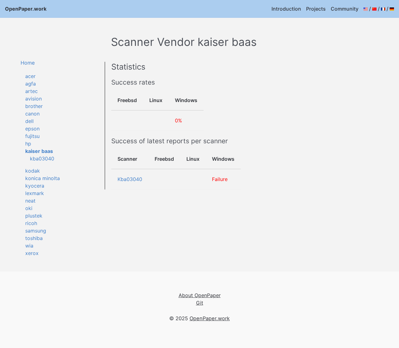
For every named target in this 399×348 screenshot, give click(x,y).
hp (28, 143)
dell (29, 121)
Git (199, 303)
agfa (30, 84)
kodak (32, 171)
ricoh (31, 223)
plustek (33, 216)
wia (29, 246)
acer (30, 76)
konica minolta (42, 178)
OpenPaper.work (25, 9)
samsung (35, 231)
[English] (365, 9)
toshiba (34, 238)
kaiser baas (39, 151)
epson (32, 128)
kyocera (34, 186)
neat (30, 201)
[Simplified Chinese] (374, 9)
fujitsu (32, 136)
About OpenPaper (200, 295)
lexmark (34, 193)
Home (28, 63)
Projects (316, 9)
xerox (32, 253)
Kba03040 (130, 179)
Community (344, 9)
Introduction (286, 9)
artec (31, 91)
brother (34, 106)
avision (33, 99)
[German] (392, 9)
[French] (383, 9)
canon (32, 113)
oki (28, 208)
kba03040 (42, 158)
